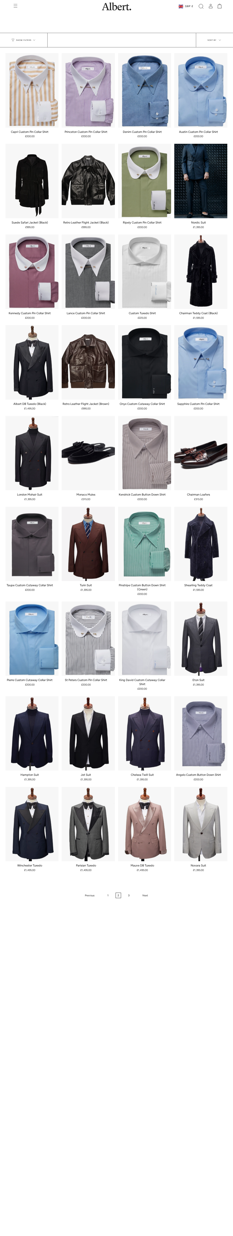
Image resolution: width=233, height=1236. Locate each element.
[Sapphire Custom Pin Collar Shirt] (200, 362)
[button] (201, 6)
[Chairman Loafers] (200, 453)
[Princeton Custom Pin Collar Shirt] (88, 90)
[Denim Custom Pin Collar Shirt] (144, 90)
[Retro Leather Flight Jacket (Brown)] (88, 362)
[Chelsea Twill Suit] (144, 733)
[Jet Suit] (88, 733)
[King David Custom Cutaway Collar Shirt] (144, 638)
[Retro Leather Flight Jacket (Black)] (88, 181)
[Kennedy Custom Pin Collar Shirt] (31, 271)
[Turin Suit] (88, 544)
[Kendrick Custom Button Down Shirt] (144, 453)
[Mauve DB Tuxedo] (144, 824)
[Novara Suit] (200, 824)
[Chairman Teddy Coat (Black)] (200, 271)
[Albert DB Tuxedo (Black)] (31, 362)
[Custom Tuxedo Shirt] (144, 271)
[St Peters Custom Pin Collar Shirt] (88, 638)
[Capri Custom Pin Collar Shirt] (31, 90)
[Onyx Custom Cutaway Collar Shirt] (144, 362)
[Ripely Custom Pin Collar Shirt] (144, 181)
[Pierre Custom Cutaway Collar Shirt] (31, 638)
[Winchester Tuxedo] (31, 824)
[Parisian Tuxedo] (88, 824)
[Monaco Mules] (88, 453)
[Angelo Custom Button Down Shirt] (200, 733)
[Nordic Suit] (200, 181)
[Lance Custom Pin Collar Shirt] (88, 271)
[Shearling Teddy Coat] (200, 544)
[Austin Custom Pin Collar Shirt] (200, 90)
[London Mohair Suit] (31, 453)
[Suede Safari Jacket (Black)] (31, 181)
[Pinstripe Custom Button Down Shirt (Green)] (144, 544)
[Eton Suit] (200, 638)
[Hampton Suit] (31, 733)
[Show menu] (15, 6)
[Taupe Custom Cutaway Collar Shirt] (31, 544)
